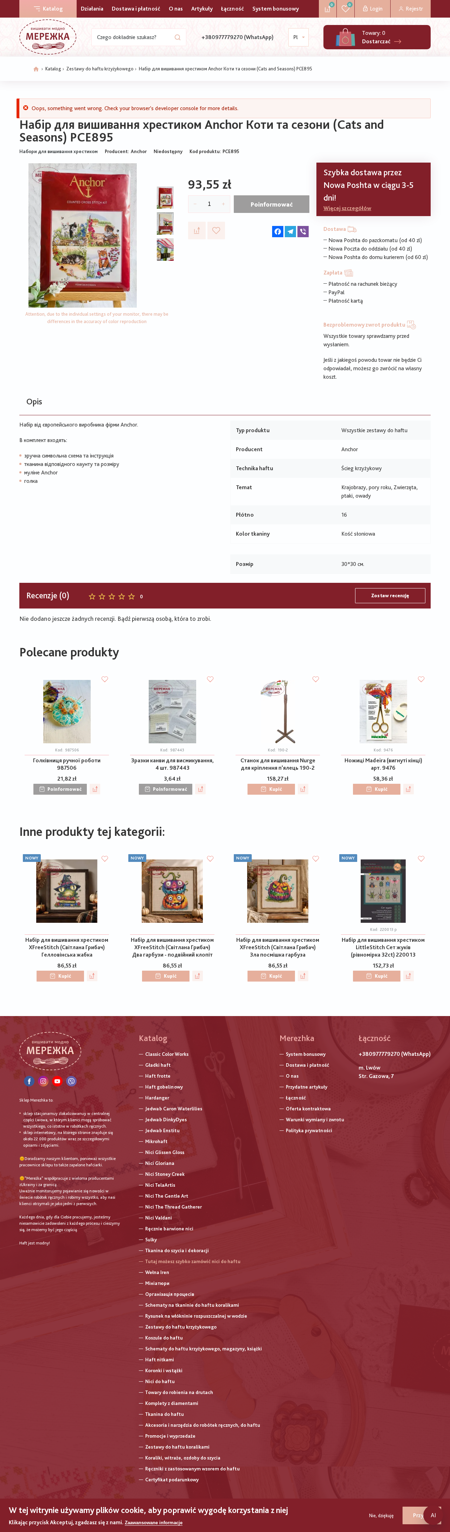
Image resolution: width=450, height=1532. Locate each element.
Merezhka (296, 1038)
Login (376, 8)
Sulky (151, 1239)
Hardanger (157, 1098)
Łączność (232, 8)
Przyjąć (422, 1515)
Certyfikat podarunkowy (172, 1479)
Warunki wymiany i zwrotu (315, 1119)
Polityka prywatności (309, 1130)
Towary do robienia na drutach (179, 1392)
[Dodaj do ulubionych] (216, 230)
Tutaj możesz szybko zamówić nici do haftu (192, 1261)
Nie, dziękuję (381, 1515)
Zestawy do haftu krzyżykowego (100, 68)
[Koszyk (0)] (345, 37)
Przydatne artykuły (306, 1087)
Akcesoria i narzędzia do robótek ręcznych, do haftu (202, 1425)
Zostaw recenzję (390, 595)
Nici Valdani (158, 1218)
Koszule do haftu (164, 1338)
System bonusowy (275, 8)
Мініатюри (157, 1283)
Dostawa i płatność (136, 8)
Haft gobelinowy (164, 1087)
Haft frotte (158, 1076)
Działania (92, 8)
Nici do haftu (160, 1381)
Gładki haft (158, 1065)
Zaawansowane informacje (153, 1522)
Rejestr (414, 8)
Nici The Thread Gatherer (173, 1207)
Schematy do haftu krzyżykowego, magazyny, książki (203, 1348)
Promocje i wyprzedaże (170, 1436)
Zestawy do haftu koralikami (177, 1447)
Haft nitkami (159, 1359)
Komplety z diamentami (171, 1403)
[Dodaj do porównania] (197, 230)
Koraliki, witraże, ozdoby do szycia (182, 1458)
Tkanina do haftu (164, 1414)
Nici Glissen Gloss (164, 1152)
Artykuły (202, 8)
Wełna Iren (157, 1272)
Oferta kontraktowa (308, 1108)
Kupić (275, 789)
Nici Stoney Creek (165, 1174)
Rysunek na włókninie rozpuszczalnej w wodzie (196, 1316)
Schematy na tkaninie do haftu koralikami (192, 1305)
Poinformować (272, 204)
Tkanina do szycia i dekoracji (177, 1250)
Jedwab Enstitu (162, 1130)
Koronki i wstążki (163, 1370)
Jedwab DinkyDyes (166, 1119)
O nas (176, 8)
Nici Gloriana (159, 1163)
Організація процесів (169, 1294)
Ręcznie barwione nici (169, 1228)
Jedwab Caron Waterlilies (173, 1108)
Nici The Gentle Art (166, 1196)
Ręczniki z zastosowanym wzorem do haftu (192, 1468)
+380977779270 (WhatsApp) (237, 37)
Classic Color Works (166, 1054)
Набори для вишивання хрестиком (58, 151)
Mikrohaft (156, 1141)
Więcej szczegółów (347, 208)
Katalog (53, 8)
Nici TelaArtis (160, 1185)
